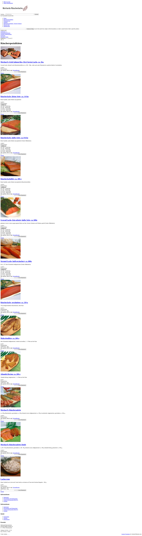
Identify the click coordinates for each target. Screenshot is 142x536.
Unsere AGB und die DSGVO (11, 500)
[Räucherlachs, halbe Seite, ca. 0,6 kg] (11, 134)
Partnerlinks (6, 516)
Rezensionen (7, 519)
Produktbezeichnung (5, 33)
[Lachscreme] (11, 476)
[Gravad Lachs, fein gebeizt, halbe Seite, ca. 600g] (11, 217)
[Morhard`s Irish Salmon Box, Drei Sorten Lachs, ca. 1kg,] (11, 59)
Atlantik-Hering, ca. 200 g (10, 374)
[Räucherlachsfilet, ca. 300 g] (11, 175)
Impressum (6, 497)
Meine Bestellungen (8, 3)
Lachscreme (5, 479)
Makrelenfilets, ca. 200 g (10, 338)
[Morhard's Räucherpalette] (11, 407)
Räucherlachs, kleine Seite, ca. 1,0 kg (15, 96)
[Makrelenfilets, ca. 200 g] (11, 335)
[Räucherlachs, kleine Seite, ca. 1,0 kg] (11, 93)
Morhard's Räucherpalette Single (13, 445)
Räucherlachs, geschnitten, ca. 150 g (14, 302)
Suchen (36, 14)
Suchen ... (3, 14)
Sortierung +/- (4, 31)
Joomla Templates (126, 534)
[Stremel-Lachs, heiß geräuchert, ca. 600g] (11, 258)
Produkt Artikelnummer (6, 34)
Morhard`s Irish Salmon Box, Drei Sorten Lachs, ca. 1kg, (22, 62)
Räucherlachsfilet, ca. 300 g (11, 179)
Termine (5, 518)
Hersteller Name (4, 37)
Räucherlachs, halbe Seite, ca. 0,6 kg (14, 138)
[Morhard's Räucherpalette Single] (11, 441)
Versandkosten (16, 70)
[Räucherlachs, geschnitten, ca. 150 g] (11, 299)
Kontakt (5, 501)
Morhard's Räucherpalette (11, 410)
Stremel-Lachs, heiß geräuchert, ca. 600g (16, 261)
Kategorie (3, 35)
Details (2, 73)
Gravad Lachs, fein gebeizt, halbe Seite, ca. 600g (19, 220)
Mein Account (7, 1)
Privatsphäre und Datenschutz (10, 498)
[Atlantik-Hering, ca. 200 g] (11, 371)
